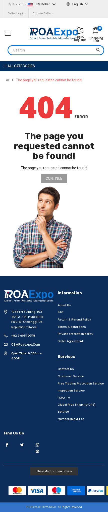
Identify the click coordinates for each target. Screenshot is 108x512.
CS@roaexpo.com (25, 344)
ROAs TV (64, 398)
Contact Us (66, 369)
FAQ (60, 312)
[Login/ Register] (80, 31)
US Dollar (42, 4)
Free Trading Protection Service (81, 383)
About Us (64, 305)
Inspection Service (71, 390)
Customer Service (71, 376)
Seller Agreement (70, 341)
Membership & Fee (71, 419)
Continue (54, 178)
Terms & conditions (72, 327)
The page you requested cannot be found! (49, 80)
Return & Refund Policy (74, 319)
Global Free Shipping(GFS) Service (76, 408)
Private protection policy (75, 334)
